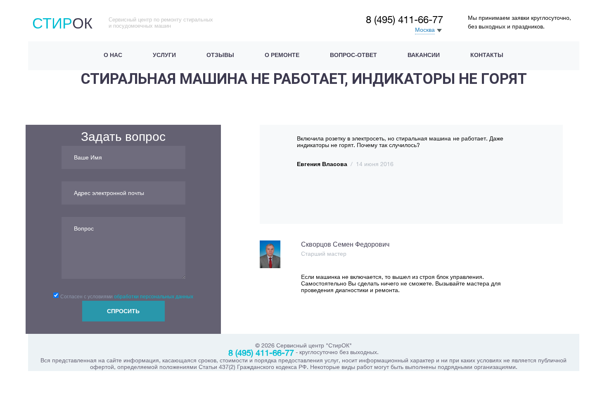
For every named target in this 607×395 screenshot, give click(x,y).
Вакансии (424, 55)
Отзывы (220, 55)
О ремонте (282, 55)
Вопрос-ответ (353, 55)
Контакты (486, 55)
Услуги (164, 55)
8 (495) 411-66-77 (404, 19)
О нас (113, 55)
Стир (62, 23)
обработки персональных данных (153, 297)
